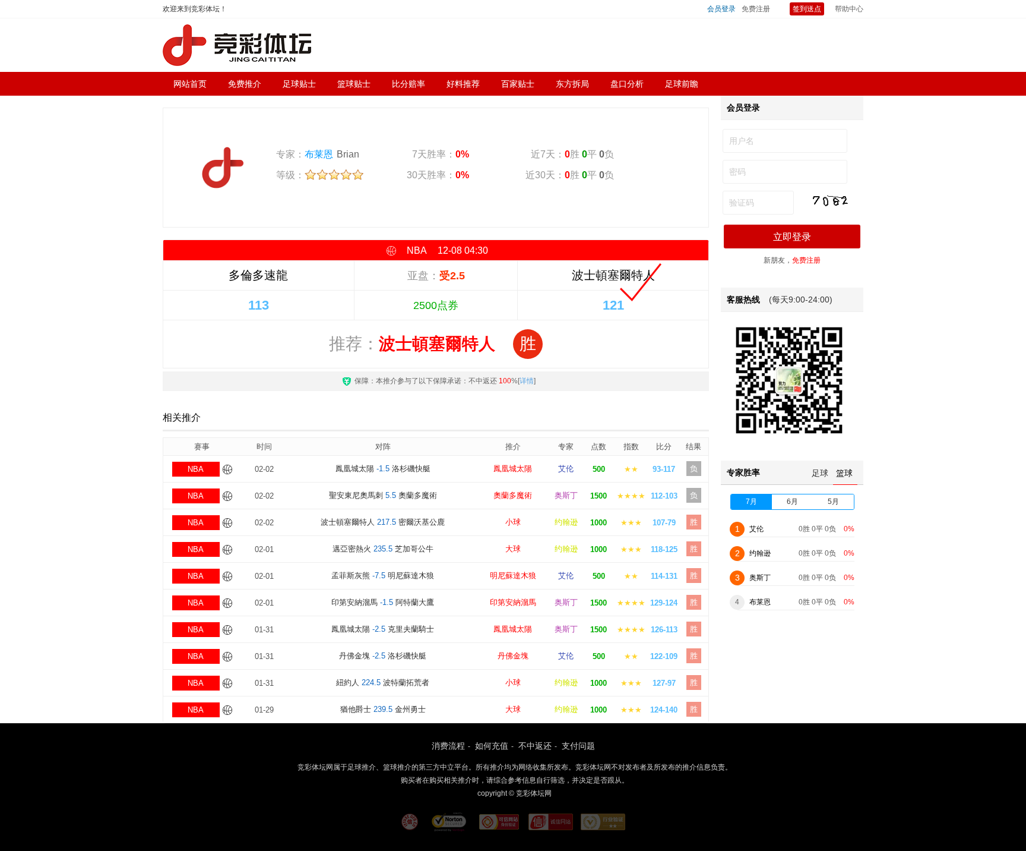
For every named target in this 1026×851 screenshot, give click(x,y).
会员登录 (721, 9)
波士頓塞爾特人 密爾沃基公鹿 (383, 522)
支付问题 (578, 746)
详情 (527, 381)
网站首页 (190, 84)
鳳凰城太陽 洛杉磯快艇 (382, 468)
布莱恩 (319, 154)
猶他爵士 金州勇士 (383, 709)
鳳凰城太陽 (512, 468)
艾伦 (566, 468)
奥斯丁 (566, 495)
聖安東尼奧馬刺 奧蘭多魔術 (383, 495)
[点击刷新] (830, 201)
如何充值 (491, 746)
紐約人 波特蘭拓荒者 (382, 682)
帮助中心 (849, 9)
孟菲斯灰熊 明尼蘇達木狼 (382, 575)
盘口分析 (627, 84)
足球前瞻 (681, 84)
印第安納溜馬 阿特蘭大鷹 (382, 602)
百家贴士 (517, 84)
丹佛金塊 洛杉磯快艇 (382, 655)
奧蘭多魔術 (512, 495)
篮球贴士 (353, 84)
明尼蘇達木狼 (513, 575)
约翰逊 (566, 522)
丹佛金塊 (513, 655)
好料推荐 (463, 84)
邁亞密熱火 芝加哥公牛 (382, 548)
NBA (196, 469)
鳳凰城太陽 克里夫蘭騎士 (382, 629)
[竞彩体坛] (237, 45)
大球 (513, 548)
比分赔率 (408, 84)
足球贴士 (299, 84)
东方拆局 (572, 84)
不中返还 (535, 746)
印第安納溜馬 (513, 602)
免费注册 (756, 9)
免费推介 (244, 84)
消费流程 (448, 746)
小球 (513, 522)
